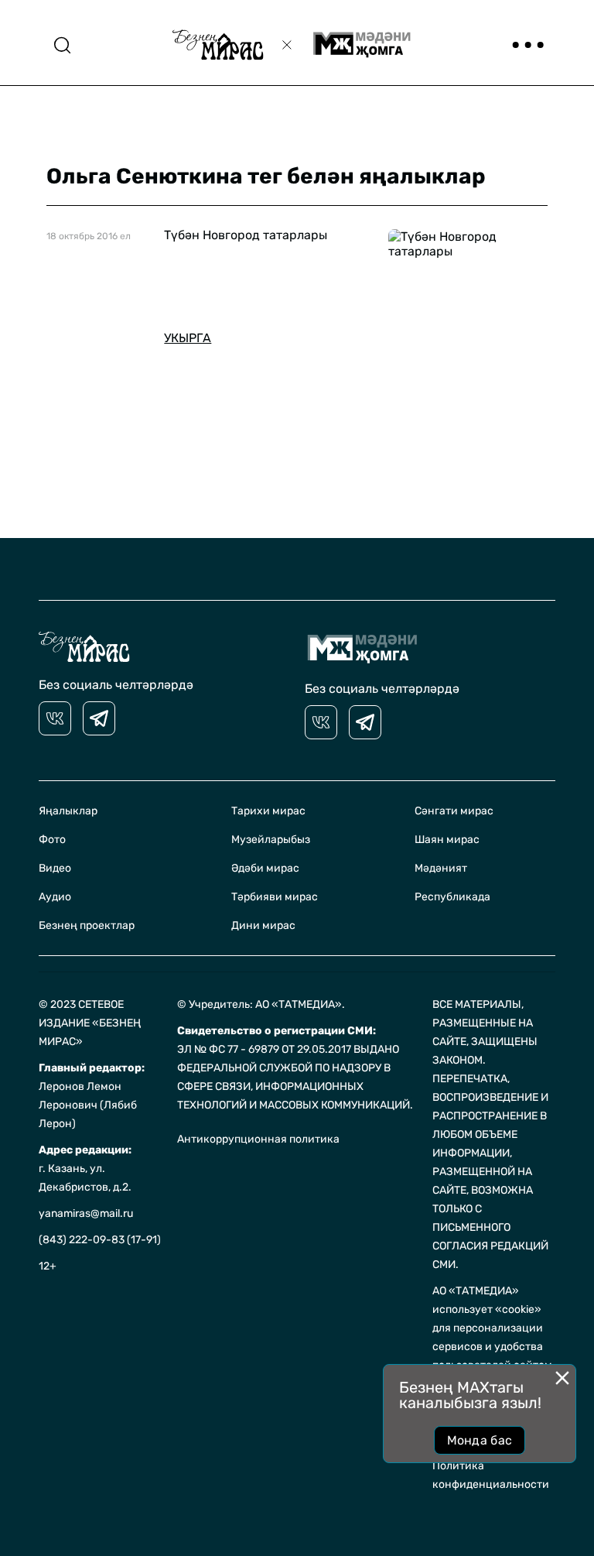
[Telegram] (99, 718)
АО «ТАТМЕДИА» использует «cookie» (486, 1300)
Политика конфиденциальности (490, 1475)
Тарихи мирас (268, 810)
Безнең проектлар (87, 925)
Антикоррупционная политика (258, 1139)
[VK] (55, 718)
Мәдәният (441, 868)
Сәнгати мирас (454, 810)
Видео (55, 868)
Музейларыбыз (270, 839)
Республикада (452, 896)
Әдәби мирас (265, 868)
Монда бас (480, 1440)
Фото (52, 839)
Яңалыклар (68, 810)
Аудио (55, 896)
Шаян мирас (447, 839)
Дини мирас (263, 925)
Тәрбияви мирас (274, 896)
